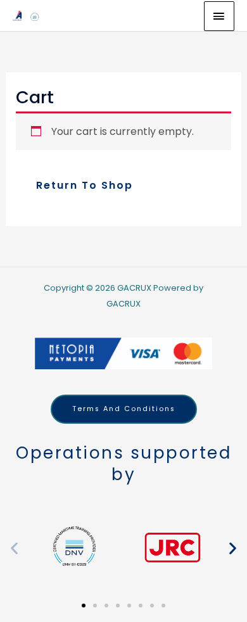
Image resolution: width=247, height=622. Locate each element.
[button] (14, 547)
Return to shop (84, 185)
